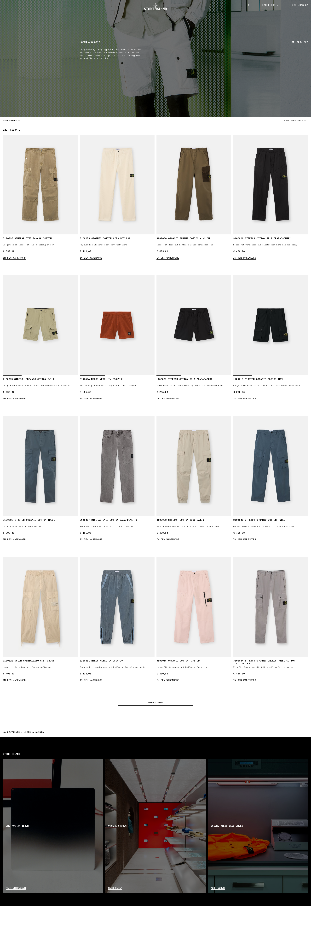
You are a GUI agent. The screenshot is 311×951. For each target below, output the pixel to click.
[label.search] (248, 5)
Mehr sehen (115, 887)
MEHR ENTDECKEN (16, 887)
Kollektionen (11, 732)
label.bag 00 (299, 5)
